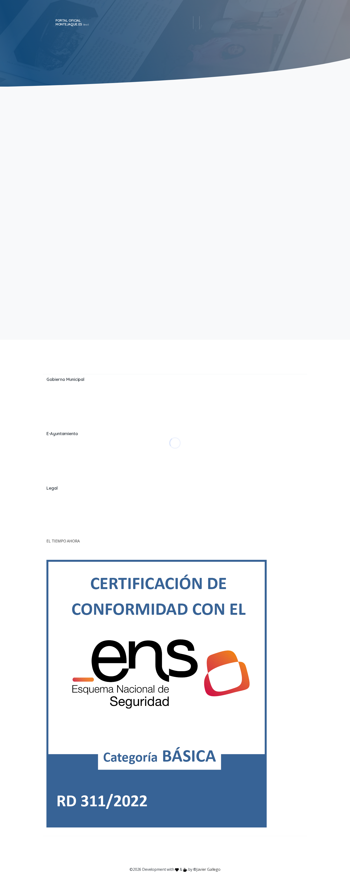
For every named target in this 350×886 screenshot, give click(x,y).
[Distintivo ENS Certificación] (156, 693)
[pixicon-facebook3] (137, 851)
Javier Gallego (208, 869)
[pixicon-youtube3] (165, 851)
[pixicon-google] (175, 851)
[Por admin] (52, 199)
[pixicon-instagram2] (156, 851)
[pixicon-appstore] (194, 851)
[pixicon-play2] (184, 851)
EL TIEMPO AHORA (63, 541)
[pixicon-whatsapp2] (203, 851)
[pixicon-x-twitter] (146, 851)
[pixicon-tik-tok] (213, 851)
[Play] (109, 193)
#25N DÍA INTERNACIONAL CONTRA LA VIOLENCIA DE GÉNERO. (239, 126)
